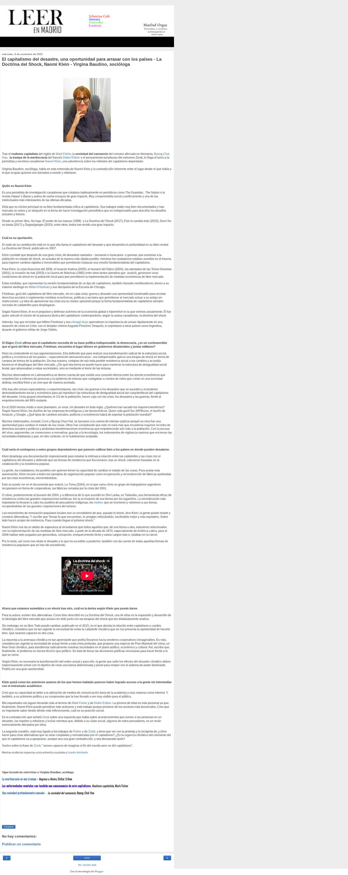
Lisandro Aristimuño (77, 752)
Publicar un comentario (21, 844)
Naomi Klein (53, 161)
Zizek (19, 342)
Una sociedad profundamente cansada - (24, 793)
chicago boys (79, 322)
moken (98, 502)
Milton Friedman (39, 287)
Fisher (77, 731)
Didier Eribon (71, 157)
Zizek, (92, 731)
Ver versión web (87, 864)
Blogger (99, 871)
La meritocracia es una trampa (19, 779)
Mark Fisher (63, 153)
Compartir (9, 827)
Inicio (87, 858)
